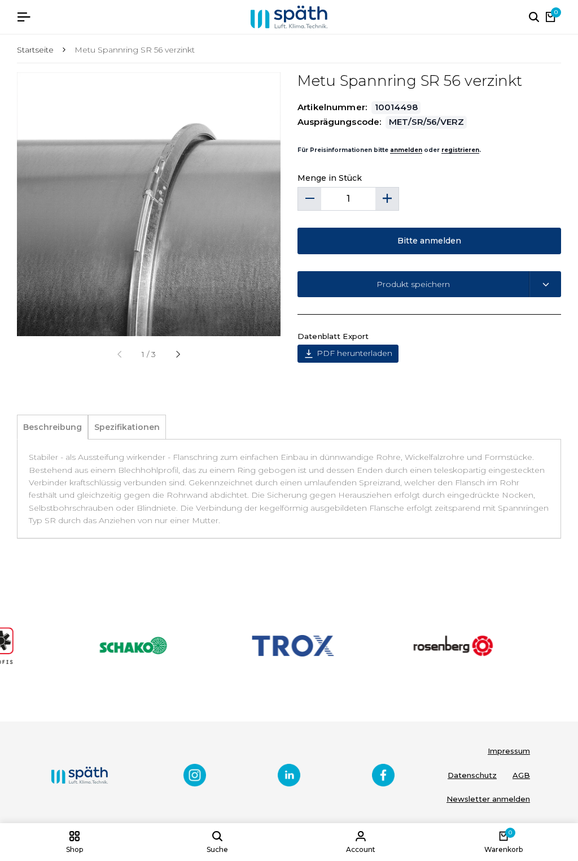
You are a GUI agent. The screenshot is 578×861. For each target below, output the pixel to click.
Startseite (35, 50)
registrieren (460, 150)
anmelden (406, 150)
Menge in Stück (329, 178)
